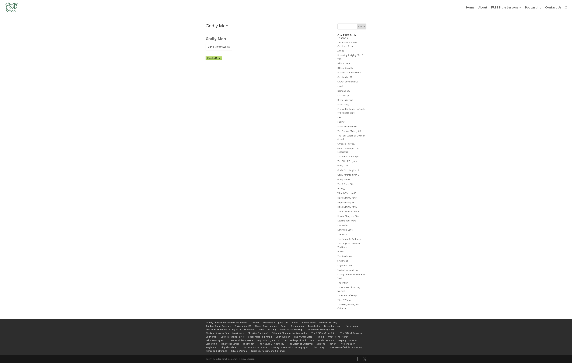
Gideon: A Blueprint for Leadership (289, 333)
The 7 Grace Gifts (345, 184)
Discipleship (343, 95)
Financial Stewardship (347, 126)
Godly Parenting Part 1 (348, 170)
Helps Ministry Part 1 (347, 197)
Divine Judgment (345, 100)
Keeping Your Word (346, 220)
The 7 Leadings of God (348, 211)
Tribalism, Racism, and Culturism (268, 350)
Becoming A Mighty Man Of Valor (280, 322)
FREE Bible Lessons (504, 7)
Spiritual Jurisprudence (348, 270)
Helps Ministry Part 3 (347, 206)
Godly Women (344, 179)
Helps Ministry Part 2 (347, 202)
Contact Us (553, 7)
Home (470, 7)
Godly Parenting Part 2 (348, 174)
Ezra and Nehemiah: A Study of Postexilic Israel (230, 329)
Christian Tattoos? (346, 143)
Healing (341, 188)
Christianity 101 (344, 77)
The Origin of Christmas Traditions (306, 343)
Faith (339, 117)
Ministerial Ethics (345, 229)
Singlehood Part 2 (346, 265)
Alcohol (341, 50)
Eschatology (343, 104)
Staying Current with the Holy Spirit (290, 347)
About (482, 7)
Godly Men (342, 165)
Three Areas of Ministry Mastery (345, 347)
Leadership (342, 225)
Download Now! (213, 58)
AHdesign (249, 358)
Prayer (340, 251)
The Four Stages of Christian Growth (225, 333)
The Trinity (342, 282)
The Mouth (342, 234)
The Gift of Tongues (347, 161)
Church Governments (347, 81)
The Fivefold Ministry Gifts (350, 131)
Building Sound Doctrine (349, 72)
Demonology (343, 90)
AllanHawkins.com (226, 358)
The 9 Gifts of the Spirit (348, 156)
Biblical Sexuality (345, 68)
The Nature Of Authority (349, 239)
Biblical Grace (343, 63)
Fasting (340, 121)
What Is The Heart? (346, 193)
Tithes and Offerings (347, 295)
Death (340, 86)
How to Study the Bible (348, 216)
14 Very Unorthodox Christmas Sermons (226, 322)
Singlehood (342, 260)
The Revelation (344, 256)
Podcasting (533, 7)
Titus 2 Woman (344, 300)
